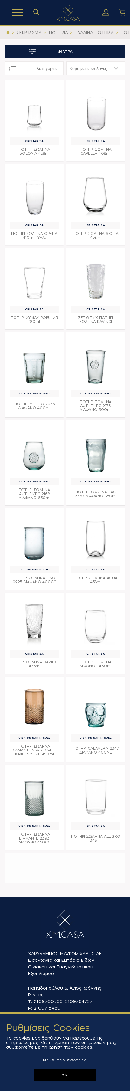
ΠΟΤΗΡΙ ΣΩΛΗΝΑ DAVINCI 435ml (34, 664)
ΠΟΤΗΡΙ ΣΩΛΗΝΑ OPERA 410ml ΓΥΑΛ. (34, 235)
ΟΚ (65, 1075)
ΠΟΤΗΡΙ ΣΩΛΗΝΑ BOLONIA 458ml (34, 151)
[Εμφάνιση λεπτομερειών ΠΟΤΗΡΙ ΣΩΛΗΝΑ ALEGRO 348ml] (95, 794)
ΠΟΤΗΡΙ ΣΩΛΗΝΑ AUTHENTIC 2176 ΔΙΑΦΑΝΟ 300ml (96, 406)
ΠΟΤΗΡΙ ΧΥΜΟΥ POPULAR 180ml (34, 320)
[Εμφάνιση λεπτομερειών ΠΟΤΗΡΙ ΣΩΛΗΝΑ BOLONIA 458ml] (34, 109)
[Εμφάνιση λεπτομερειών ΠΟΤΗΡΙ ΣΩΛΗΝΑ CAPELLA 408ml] (95, 109)
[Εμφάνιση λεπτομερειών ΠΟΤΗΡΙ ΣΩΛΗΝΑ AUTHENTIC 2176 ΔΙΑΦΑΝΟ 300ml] (95, 362)
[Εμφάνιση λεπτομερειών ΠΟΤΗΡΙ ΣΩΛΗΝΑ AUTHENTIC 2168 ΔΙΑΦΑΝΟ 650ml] (34, 450)
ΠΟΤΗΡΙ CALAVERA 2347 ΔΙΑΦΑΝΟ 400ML (96, 750)
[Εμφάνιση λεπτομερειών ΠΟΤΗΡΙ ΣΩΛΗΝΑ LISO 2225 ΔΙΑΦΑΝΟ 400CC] (34, 538)
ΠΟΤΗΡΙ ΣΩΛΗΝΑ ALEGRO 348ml (95, 838)
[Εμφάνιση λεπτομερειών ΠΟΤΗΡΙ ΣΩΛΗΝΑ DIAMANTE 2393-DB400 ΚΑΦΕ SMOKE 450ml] (34, 706)
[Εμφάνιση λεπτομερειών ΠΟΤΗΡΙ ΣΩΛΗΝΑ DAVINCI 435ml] (34, 622)
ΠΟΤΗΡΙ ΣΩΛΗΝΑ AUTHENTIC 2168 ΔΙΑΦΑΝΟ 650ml (34, 494)
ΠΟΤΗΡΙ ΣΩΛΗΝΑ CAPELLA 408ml (96, 151)
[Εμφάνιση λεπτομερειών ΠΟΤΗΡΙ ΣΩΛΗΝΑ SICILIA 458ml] (95, 193)
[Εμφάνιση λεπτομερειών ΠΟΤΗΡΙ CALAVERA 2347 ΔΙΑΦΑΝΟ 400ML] (95, 706)
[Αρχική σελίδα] (8, 32)
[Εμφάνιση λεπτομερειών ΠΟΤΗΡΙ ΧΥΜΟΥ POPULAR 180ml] (34, 277)
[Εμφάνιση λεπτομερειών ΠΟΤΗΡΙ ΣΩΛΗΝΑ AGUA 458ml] (95, 538)
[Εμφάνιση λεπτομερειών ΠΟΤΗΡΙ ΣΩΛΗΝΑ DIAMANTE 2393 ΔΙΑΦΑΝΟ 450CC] (34, 794)
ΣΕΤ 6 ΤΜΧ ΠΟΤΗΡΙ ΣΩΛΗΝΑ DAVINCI (95, 320)
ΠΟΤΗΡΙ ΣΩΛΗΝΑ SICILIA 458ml (96, 235)
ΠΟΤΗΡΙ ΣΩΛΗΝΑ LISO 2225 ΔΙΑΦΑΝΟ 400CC (34, 580)
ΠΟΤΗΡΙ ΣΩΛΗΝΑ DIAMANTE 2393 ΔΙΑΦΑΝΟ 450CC (34, 838)
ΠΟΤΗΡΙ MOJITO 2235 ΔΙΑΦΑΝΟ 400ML (34, 406)
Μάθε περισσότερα (65, 1060)
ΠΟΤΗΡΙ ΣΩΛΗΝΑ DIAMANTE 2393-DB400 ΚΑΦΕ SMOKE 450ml (34, 750)
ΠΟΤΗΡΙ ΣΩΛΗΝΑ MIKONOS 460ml (96, 664)
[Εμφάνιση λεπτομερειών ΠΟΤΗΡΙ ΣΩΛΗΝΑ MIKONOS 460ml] (95, 622)
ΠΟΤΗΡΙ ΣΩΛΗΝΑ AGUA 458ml (96, 580)
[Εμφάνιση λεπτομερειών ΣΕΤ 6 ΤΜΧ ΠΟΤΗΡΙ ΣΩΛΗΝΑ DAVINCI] (95, 277)
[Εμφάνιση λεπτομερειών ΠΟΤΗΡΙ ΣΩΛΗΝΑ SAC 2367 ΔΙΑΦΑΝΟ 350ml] (95, 450)
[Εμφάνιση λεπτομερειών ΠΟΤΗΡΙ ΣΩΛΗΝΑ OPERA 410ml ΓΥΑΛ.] (34, 193)
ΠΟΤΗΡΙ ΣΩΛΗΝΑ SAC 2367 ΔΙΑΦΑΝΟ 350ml (96, 494)
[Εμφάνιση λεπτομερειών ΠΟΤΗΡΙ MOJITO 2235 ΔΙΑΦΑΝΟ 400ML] (34, 362)
